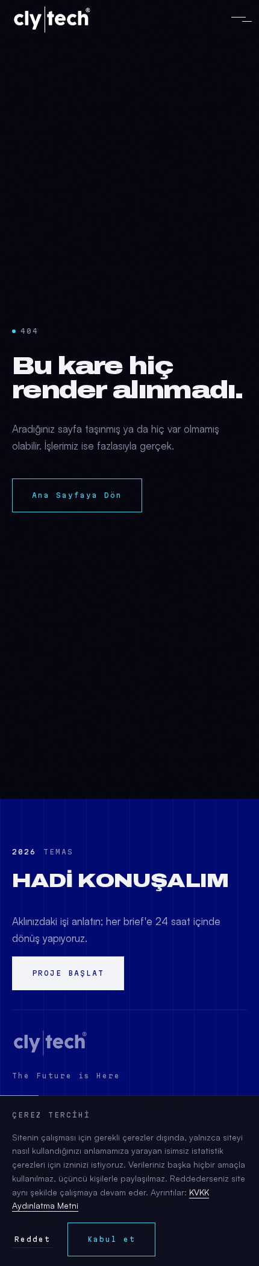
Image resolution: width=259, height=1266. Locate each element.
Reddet (32, 1239)
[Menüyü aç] (238, 19)
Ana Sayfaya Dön (77, 495)
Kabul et (111, 1239)
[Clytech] (50, 1042)
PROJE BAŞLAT (68, 973)
